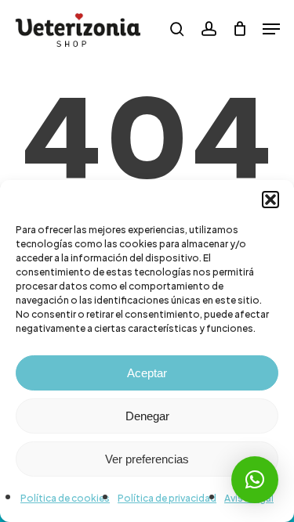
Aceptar (147, 373)
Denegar (147, 416)
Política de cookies (65, 498)
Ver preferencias (147, 459)
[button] (270, 199)
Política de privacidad (167, 498)
